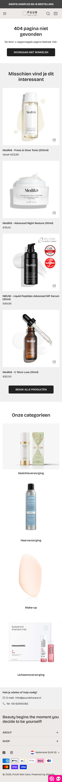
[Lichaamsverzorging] (31, 642)
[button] (55, 13)
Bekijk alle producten (31, 389)
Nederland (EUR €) (45, 752)
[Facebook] (4, 752)
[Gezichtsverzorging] (31, 446)
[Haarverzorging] (31, 508)
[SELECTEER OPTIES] (54, 139)
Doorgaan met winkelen (31, 52)
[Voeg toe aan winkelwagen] (54, 212)
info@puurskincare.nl (28, 697)
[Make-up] (31, 575)
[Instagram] (11, 752)
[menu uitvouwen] (5, 13)
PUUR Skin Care (21, 774)
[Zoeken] (48, 13)
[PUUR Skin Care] (30, 13)
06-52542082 (19, 703)
